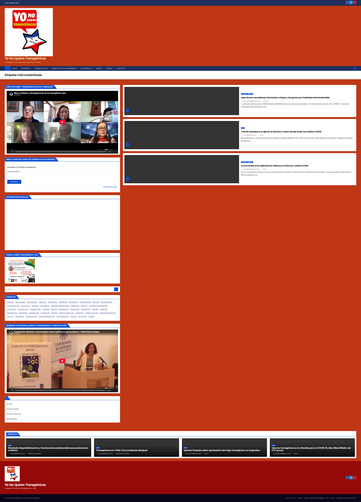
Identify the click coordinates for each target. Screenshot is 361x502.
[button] (351, 68)
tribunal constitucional (47, 316)
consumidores (106, 302)
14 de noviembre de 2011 (251, 169)
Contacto (121, 68)
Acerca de (294, 498)
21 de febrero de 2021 (17, 453)
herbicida (11, 309)
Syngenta (19, 316)
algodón (42, 302)
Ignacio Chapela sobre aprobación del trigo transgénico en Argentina (222, 450)
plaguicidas (12, 313)
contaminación (13, 306)
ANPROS (63, 302)
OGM (95, 309)
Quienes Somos (41, 68)
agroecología (32, 302)
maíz (54, 309)
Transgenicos (31, 316)
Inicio (15, 68)
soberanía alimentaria (108, 313)
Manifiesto (26, 68)
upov (74, 316)
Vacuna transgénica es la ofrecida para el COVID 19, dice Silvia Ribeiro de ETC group (311, 449)
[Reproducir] (9, 152)
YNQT (251, 93)
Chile (96, 302)
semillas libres (92, 313)
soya (10, 316)
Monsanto (75, 309)
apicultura (73, 302)
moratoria (85, 309)
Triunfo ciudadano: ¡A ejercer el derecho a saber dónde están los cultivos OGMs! (281, 131)
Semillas (80, 313)
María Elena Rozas (34, 453)
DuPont (35, 306)
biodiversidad (85, 302)
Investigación (35, 309)
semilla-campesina (66, 313)
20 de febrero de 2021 (105, 453)
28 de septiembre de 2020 (282, 453)
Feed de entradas (13, 409)
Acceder (9, 404)
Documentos (86, 68)
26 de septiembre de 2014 (251, 101)
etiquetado (45, 306)
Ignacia (265, 101)
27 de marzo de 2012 (249, 135)
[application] (62, 122)
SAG (54, 313)
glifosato (75, 306)
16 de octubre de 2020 (193, 453)
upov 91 (82, 316)
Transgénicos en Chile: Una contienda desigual (122, 450)
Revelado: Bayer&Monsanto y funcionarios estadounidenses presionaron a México (48, 449)
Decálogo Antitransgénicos (64, 68)
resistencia (34, 313)
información (23, 309)
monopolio (63, 309)
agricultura (20, 302)
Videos (99, 68)
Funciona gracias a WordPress (13, 498)
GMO (84, 306)
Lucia (261, 135)
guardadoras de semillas (98, 306)
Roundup (45, 313)
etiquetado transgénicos (60, 306)
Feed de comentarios (14, 414)
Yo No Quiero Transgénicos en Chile (346, 498)
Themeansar (36, 498)
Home (288, 498)
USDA (91, 316)
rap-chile (23, 313)
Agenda (109, 68)
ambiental (52, 302)
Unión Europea (62, 316)
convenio (25, 306)
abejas (10, 302)
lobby (46, 309)
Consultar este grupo (110, 187)
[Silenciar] (113, 152)
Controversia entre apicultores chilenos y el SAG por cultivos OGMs (274, 165)
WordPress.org (12, 419)
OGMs (103, 309)
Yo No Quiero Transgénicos (25, 58)
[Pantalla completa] (116, 152)
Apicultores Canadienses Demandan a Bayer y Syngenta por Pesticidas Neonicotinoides (285, 97)
